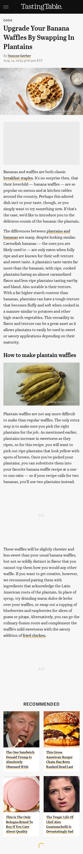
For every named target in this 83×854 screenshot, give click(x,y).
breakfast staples (18, 177)
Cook (8, 20)
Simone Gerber (19, 55)
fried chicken (34, 635)
